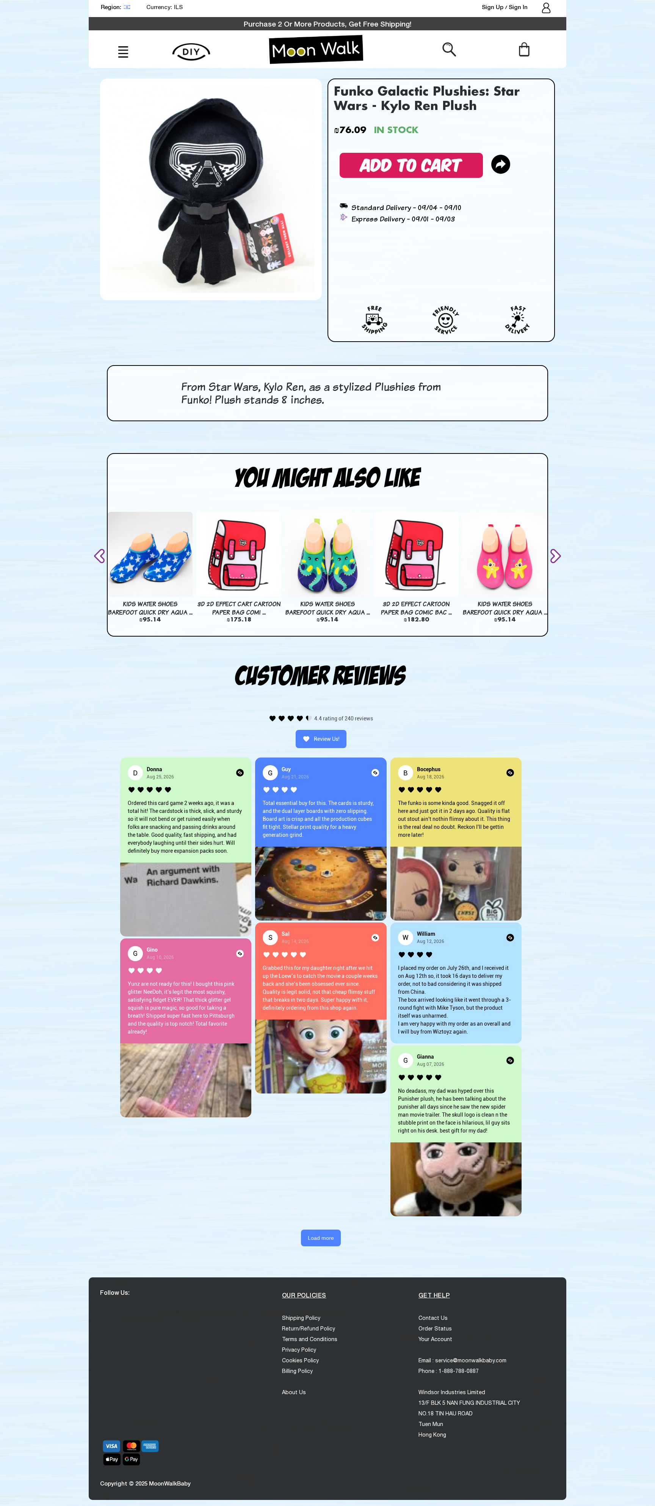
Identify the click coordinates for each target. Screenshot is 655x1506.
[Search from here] (449, 49)
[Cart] (524, 49)
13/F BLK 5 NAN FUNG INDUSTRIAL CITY (469, 1403)
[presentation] (101, 556)
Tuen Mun (430, 1424)
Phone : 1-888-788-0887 (448, 1371)
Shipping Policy (301, 1318)
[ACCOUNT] (547, 8)
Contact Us (433, 1318)
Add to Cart (411, 164)
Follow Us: (115, 1292)
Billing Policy (297, 1371)
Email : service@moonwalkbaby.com (462, 1360)
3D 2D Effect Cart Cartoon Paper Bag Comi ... (238, 608)
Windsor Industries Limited (451, 1392)
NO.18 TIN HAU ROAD (445, 1413)
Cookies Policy (300, 1360)
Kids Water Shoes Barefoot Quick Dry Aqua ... (150, 608)
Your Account (435, 1339)
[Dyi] (191, 47)
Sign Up (493, 6)
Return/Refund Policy (308, 1329)
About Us (294, 1392)
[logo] (316, 49)
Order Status (435, 1329)
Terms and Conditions (309, 1339)
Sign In (518, 6)
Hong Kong (432, 1435)
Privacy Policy (299, 1350)
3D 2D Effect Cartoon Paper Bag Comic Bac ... (416, 608)
